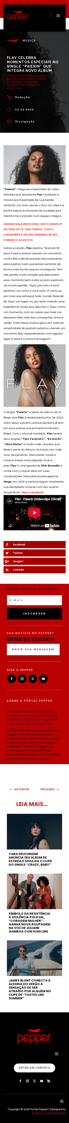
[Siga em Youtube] (43, 678)
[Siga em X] (32, 678)
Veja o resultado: (32, 492)
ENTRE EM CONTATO (34, 1067)
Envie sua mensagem (33, 649)
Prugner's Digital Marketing (49, 1113)
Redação (22, 97)
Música (29, 40)
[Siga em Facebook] (11, 678)
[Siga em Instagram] (22, 678)
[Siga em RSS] (48, 1081)
